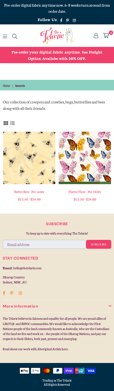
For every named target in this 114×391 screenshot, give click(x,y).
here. (65, 349)
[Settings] (96, 35)
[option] (57, 55)
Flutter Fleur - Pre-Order (84, 191)
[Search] (15, 35)
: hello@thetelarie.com (27, 268)
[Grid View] (6, 122)
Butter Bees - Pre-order (29, 191)
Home (6, 85)
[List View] (12, 122)
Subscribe (99, 244)
